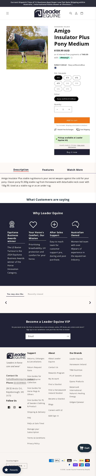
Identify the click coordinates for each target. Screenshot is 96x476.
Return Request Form (34, 369)
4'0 (58, 77)
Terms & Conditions (36, 438)
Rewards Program (56, 373)
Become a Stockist (56, 399)
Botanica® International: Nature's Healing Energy (77, 392)
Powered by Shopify (83, 469)
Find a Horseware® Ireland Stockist (57, 391)
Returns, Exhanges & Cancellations (35, 360)
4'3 (67, 77)
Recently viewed (35, 294)
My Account (53, 378)
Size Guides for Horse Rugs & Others (34, 391)
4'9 (58, 83)
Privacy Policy (33, 443)
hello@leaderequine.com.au (20, 379)
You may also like (15, 294)
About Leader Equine (54, 360)
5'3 (76, 83)
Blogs (50, 404)
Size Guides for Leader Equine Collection (34, 379)
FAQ (29, 417)
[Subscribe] (67, 336)
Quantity (57, 104)
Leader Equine (76, 359)
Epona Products (77, 381)
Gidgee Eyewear (77, 402)
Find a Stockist (55, 384)
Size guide (62, 73)
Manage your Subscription (33, 430)
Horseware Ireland (78, 364)
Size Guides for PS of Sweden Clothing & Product (36, 403)
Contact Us (53, 367)
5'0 (67, 83)
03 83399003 (20, 382)
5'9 (67, 89)
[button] (7, 13)
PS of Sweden (76, 375)
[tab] (21, 169)
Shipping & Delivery (36, 412)
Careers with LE (55, 410)
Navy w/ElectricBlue (66, 99)
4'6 (76, 77)
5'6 (58, 89)
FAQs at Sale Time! (35, 423)
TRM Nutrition (76, 370)
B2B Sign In (53, 416)
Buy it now (72, 152)
